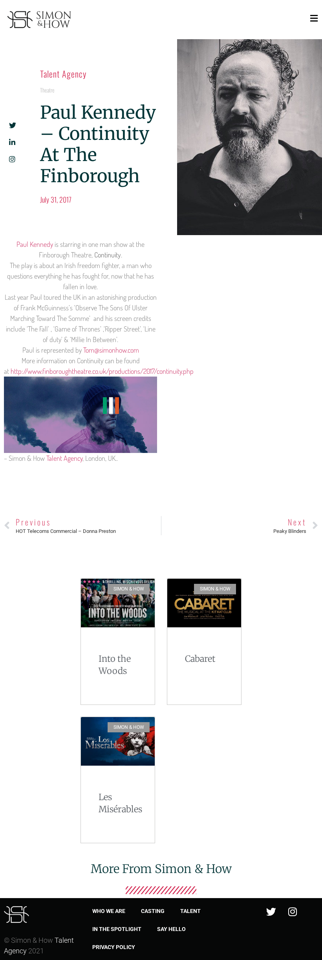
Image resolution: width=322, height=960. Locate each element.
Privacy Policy (113, 947)
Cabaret (200, 658)
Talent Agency (63, 73)
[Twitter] (271, 912)
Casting (153, 911)
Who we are (108, 911)
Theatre (47, 90)
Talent (190, 911)
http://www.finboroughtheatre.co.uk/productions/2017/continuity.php (102, 371)
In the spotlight (116, 929)
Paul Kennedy (34, 244)
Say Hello (171, 929)
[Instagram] (292, 912)
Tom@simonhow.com (111, 350)
